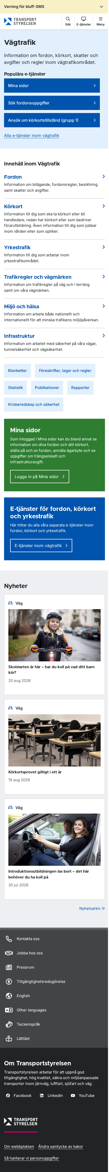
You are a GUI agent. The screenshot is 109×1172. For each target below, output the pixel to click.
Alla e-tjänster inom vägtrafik (31, 135)
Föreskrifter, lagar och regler (65, 370)
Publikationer (47, 387)
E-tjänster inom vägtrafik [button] (39, 545)
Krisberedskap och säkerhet (33, 404)
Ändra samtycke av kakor (60, 1146)
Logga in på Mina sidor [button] (37, 476)
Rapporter (80, 387)
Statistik (15, 387)
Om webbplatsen (19, 1146)
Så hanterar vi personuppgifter (31, 1158)
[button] (68, 21)
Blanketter (17, 370)
